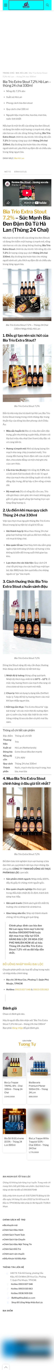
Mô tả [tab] (7, 172)
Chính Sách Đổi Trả (12, 1249)
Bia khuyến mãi (10, 1225)
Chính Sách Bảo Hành (13, 1230)
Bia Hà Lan (21, 73)
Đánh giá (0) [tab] (20, 172)
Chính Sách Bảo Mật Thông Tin (17, 1244)
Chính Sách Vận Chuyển (14, 1239)
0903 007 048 (23, 989)
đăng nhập (17, 1028)
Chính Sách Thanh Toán (14, 1235)
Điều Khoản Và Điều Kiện (14, 1258)
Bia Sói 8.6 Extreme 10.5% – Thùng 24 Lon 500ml (14, 1141)
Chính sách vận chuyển (13, 1254)
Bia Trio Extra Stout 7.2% (25, 214)
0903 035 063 (41, 989)
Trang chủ (8, 73)
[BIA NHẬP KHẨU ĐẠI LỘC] (26, 4)
